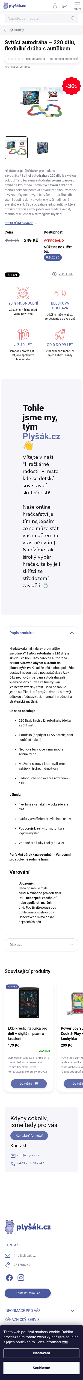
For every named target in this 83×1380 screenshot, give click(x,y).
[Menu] (77, 5)
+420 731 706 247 (30, 1163)
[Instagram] (20, 1277)
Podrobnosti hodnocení (63, 58)
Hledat (72, 18)
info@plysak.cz (28, 1155)
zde (65, 1342)
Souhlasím (41, 1368)
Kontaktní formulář (29, 1135)
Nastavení (41, 1353)
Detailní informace (19, 223)
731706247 (22, 1265)
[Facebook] (9, 1277)
